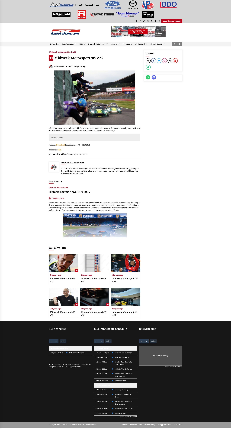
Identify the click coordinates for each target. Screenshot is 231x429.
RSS (59, 150)
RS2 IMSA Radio (70, 364)
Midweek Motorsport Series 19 (62, 52)
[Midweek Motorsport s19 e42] (125, 263)
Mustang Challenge (122, 357)
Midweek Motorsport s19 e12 (62, 280)
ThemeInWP (92, 425)
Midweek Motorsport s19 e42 (125, 280)
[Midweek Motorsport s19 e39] (125, 297)
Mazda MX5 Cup (120, 381)
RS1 (62, 364)
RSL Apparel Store (164, 425)
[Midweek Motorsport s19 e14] (63, 297)
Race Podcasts (68, 44)
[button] (174, 44)
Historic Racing (156, 44)
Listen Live (54, 44)
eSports (114, 44)
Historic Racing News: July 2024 (69, 192)
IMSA (81, 44)
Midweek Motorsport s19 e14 (62, 313)
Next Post (54, 181)
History (124, 425)
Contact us (178, 425)
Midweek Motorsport (96, 44)
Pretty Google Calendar (131, 416)
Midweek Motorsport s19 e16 (93, 313)
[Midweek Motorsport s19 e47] (94, 263)
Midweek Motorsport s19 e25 (78, 58)
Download (60, 145)
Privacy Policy (149, 425)
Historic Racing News (58, 187)
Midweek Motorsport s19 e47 (93, 280)
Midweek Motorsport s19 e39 (125, 313)
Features (126, 44)
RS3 (80, 364)
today (63, 341)
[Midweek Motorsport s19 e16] (94, 297)
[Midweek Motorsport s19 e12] (63, 263)
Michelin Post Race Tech (123, 408)
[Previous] (51, 341)
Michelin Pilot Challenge (123, 353)
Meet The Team (136, 425)
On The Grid (140, 44)
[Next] (56, 341)
